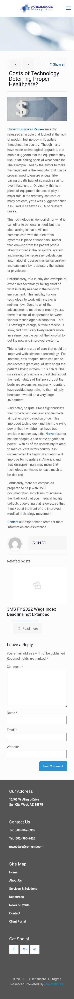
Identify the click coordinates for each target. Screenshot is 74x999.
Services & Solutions (23, 889)
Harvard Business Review (25, 129)
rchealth (38, 542)
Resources (16, 897)
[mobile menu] (68, 8)
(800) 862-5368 (25, 830)
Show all (59, 64)
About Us (15, 880)
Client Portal (17, 921)
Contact (13, 522)
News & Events (19, 905)
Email (12, 730)
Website (13, 747)
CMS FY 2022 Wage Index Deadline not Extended (31, 612)
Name (12, 713)
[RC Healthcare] (37, 8)
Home (13, 872)
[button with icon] (13, 949)
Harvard (51, 434)
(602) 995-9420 (25, 838)
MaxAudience (54, 984)
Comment (15, 667)
